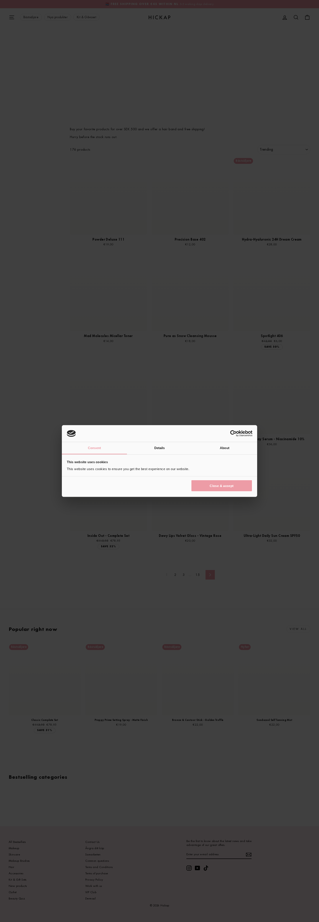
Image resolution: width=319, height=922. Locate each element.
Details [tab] (159, 448)
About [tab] (224, 448)
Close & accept (221, 486)
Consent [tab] (94, 448)
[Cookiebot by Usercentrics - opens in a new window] (233, 433)
